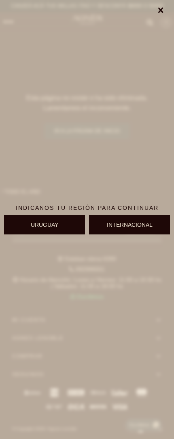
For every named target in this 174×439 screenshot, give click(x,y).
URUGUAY (44, 225)
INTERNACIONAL (130, 225)
